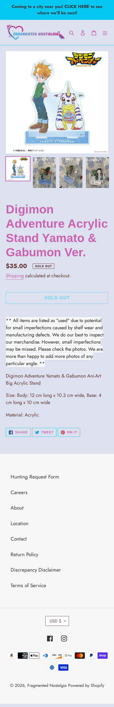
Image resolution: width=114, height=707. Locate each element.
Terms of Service (28, 585)
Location (19, 523)
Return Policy (24, 554)
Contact (19, 538)
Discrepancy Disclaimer (36, 569)
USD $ (55, 621)
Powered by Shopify (86, 685)
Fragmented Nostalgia (47, 685)
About (17, 507)
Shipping (15, 275)
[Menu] (105, 32)
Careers (19, 492)
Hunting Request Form (35, 476)
